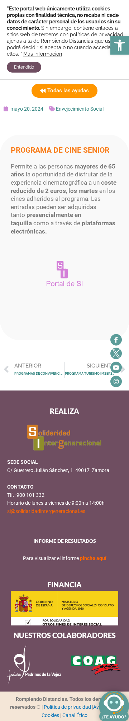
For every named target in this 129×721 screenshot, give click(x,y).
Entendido (24, 67)
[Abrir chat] (114, 706)
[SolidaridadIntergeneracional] (116, 339)
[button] (119, 45)
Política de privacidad (68, 707)
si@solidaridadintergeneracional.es (46, 511)
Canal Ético (74, 715)
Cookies (51, 715)
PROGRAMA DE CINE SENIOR (60, 150)
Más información (42, 54)
